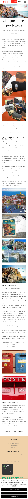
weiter (14, 485)
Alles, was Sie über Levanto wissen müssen (14, 30)
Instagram (19, 62)
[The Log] (5, 2)
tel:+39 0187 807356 (13, 443)
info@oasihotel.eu (13, 445)
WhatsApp (13, 447)
